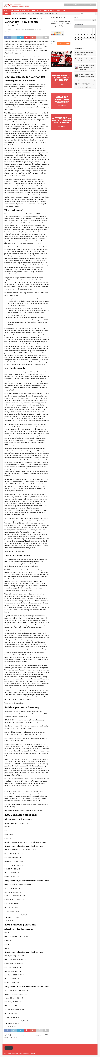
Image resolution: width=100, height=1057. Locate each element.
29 (78, 39)
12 (91, 32)
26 (91, 37)
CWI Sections (61, 10)
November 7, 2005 (10, 29)
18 (88, 34)
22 (78, 37)
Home (5, 10)
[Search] (94, 20)
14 (75, 34)
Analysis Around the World (19, 10)
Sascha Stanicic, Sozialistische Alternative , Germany (29, 29)
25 (88, 37)
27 (94, 37)
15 (78, 34)
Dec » (86, 42)
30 (81, 39)
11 (88, 32)
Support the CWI (49, 10)
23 (81, 37)
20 (94, 34)
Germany (7, 31)
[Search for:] (88, 13)
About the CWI (36, 10)
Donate (84, 4)
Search (76, 17)
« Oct (83, 42)
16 (81, 34)
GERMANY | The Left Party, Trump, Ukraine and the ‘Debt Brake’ (87, 67)
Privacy (92, 4)
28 (75, 39)
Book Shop (76, 4)
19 (91, 34)
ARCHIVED (9, 1048)
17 (84, 34)
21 (75, 37)
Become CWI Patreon (63, 43)
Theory (68, 4)
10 (84, 32)
